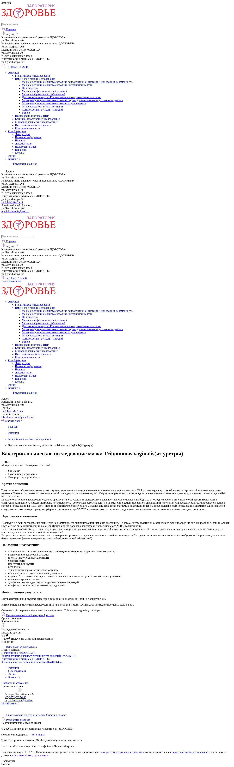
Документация (23, 143)
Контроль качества (35, 715)
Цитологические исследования (33, 125)
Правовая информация (14, 682)
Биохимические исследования (32, 75)
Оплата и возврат (56, 715)
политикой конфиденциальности (191, 752)
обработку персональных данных (122, 752)
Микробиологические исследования (36, 121)
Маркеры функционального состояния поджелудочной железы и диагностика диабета (72, 100)
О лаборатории (17, 131)
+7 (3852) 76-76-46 (12, 202)
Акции (12, 155)
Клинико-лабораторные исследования (37, 118)
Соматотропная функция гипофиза (42, 109)
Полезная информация (28, 137)
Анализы (13, 72)
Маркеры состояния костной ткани (42, 106)
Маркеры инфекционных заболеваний (44, 91)
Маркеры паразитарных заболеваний (43, 94)
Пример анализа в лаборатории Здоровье (30, 615)
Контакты (14, 159)
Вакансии (21, 149)
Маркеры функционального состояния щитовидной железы (57, 84)
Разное (26, 112)
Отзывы (19, 152)
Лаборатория (22, 134)
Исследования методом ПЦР (32, 115)
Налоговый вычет (25, 146)
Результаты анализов (24, 392)
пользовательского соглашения (29, 755)
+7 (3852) (12, 410)
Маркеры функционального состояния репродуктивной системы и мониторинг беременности (77, 81)
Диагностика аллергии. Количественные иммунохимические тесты (61, 97)
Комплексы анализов (27, 128)
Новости (20, 140)
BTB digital (38, 734)
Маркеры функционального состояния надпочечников (54, 103)
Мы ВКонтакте (10, 703)
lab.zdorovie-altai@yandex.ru (17, 417)
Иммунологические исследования (35, 78)
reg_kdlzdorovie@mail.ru (15, 211)
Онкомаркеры (30, 88)
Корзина (11, 29)
